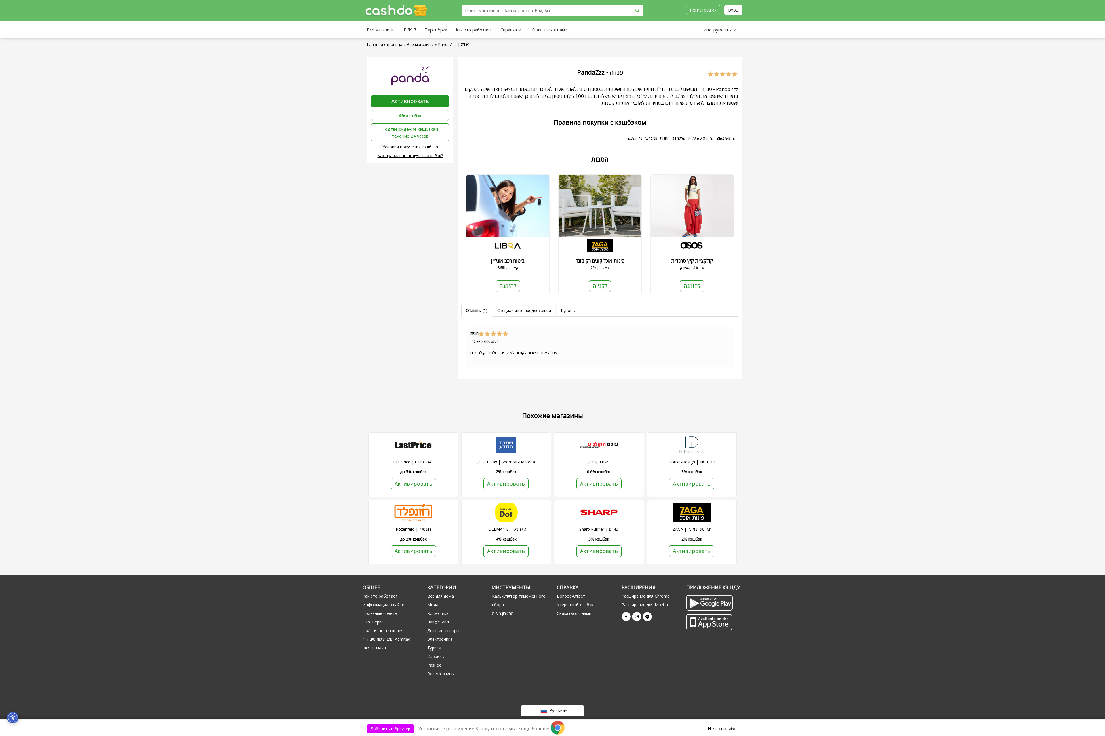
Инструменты (717, 30)
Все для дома (440, 596)
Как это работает (474, 30)
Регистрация (703, 10)
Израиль (435, 656)
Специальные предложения (524, 310)
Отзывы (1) (476, 310)
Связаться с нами (549, 30)
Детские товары (443, 630)
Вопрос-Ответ (571, 596)
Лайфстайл (438, 622)
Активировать (410, 101)
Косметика (438, 613)
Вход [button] (733, 10)
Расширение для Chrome (646, 596)
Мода (432, 604)
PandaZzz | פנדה (454, 44)
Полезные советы (380, 613)
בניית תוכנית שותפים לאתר (384, 630)
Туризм (434, 648)
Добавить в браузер (390, 728)
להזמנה (508, 285)
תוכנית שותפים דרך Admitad (386, 639)
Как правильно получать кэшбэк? (410, 155)
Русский (556, 710)
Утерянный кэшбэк (575, 604)
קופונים (410, 30)
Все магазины (381, 30)
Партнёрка (435, 30)
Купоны (568, 310)
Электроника (440, 639)
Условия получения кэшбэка (410, 146)
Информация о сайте (383, 604)
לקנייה (600, 285)
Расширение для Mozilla (645, 604)
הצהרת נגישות (374, 648)
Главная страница (384, 44)
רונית (474, 333)
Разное (434, 665)
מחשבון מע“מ (503, 613)
